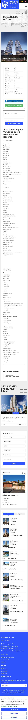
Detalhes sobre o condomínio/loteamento (12, 376)
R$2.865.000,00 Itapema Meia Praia (14, 543)
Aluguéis (20, 514)
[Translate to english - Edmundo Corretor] (25, 1)
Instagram (4, 673)
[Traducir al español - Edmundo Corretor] (21, 1)
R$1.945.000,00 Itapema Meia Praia (13, 520)
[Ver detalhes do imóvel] (14, 483)
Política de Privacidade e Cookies (9, 706)
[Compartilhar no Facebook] (14, 101)
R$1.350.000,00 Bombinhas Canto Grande (14, 621)
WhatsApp (4, 668)
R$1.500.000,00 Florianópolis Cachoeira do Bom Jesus (16, 553)
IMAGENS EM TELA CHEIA (14, 62)
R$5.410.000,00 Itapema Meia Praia (13, 607)
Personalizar (14, 717)
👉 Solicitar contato (14, 123)
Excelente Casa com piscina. (11, 495)
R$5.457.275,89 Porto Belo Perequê (13, 575)
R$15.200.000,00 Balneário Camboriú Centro (15, 596)
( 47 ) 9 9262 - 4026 (13, 646)
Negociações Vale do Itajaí (7, 657)
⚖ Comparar (14, 113)
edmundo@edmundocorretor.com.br (15, 650)
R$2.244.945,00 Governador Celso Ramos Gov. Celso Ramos (16, 587)
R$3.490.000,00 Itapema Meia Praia (14, 564)
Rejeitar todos (14, 713)
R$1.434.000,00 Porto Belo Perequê (13, 531)
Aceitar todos (14, 709)
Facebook (4, 671)
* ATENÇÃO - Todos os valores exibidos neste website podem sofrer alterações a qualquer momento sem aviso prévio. (13, 692)
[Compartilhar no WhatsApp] (14, 105)
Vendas (8, 514)
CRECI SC (3, 662)
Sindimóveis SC (5, 659)
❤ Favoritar (7, 113)
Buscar (14, 463)
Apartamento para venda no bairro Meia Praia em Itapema (14, 418)
